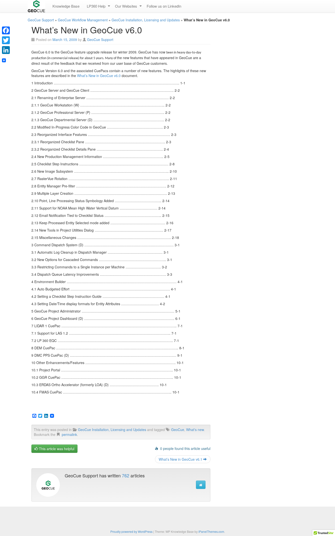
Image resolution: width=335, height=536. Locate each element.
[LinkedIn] (6, 50)
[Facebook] (6, 30)
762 (125, 475)
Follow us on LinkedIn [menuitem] (164, 6)
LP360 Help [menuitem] (96, 6)
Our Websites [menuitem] (126, 6)
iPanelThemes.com (211, 531)
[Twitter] (6, 40)
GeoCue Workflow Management (83, 19)
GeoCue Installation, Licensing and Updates (146, 19)
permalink (69, 434)
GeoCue (177, 429)
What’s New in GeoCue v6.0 (99, 75)
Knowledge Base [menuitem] (65, 6)
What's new (195, 429)
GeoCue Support (41, 19)
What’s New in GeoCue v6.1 (181, 459)
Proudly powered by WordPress (131, 531)
